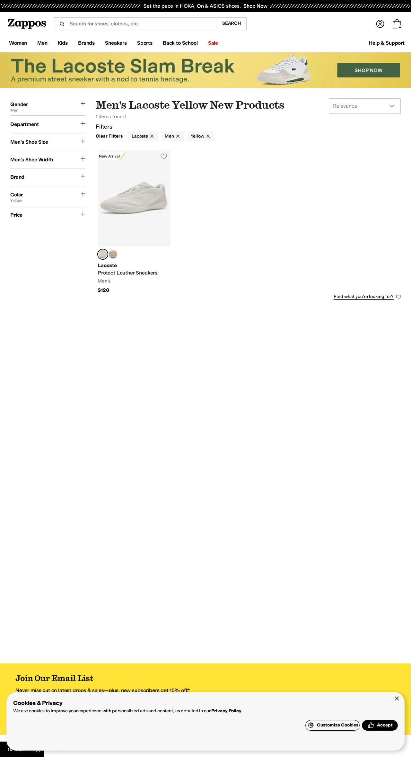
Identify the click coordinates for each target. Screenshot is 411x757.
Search (231, 23)
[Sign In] (380, 23)
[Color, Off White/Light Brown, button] (113, 254)
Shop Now (255, 6)
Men (169, 136)
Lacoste (140, 136)
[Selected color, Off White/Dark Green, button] (103, 254)
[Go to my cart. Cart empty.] (396, 23)
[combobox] (135, 23)
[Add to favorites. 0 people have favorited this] (164, 156)
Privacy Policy (226, 711)
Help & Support (387, 43)
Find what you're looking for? (364, 296)
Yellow (197, 136)
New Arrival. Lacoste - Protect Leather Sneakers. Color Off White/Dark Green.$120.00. (134, 222)
